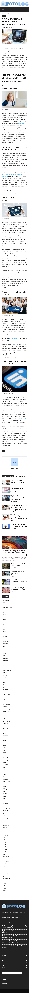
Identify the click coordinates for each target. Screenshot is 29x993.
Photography (6, 818)
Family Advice (6, 704)
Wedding (5, 888)
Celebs (4, 653)
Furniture (5, 726)
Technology (6, 861)
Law (4, 769)
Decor (4, 680)
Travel (4, 871)
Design (4, 682)
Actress (5, 605)
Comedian (5, 658)
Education (5, 692)
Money (4, 786)
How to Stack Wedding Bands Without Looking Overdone (13, 946)
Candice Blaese (5, 554)
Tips (3, 452)
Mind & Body (6, 781)
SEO (4, 832)
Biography (5, 626)
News (4, 806)
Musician (5, 798)
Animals (5, 610)
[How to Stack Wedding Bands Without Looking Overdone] (6, 590)
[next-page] (5, 532)
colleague (6, 235)
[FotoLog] (14, 3)
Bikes (4, 624)
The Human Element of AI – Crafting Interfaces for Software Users (18, 573)
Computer (5, 663)
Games (4, 733)
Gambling (5, 728)
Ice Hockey (5, 757)
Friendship (5, 723)
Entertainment (6, 694)
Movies (4, 791)
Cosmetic (5, 665)
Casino (4, 648)
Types (4, 876)
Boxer (4, 631)
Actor (4, 602)
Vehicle (4, 881)
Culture (5, 672)
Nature (4, 801)
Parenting (5, 810)
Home (3, 13)
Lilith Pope (5, 27)
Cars (4, 646)
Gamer (4, 731)
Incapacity (5, 760)
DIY (3, 685)
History (4, 747)
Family (4, 701)
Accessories (6, 600)
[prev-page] (3, 532)
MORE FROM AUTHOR (20, 476)
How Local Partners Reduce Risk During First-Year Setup (18, 490)
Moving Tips (6, 793)
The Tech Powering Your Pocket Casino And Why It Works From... (14, 552)
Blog (4, 629)
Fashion (5, 706)
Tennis (4, 864)
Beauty (4, 619)
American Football (7, 607)
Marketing (5, 779)
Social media (6, 852)
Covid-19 (5, 668)
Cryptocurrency (7, 670)
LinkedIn (13, 451)
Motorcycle (5, 789)
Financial (5, 718)
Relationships (6, 825)
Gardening (5, 735)
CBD (4, 651)
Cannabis (5, 643)
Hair (4, 743)
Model (4, 784)
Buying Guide (6, 641)
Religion (5, 827)
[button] (2, 9)
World (4, 890)
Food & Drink (6, 721)
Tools (4, 868)
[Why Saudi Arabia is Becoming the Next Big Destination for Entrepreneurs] (6, 498)
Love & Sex (5, 774)
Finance (5, 716)
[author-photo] (14, 466)
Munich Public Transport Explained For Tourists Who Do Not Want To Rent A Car (14, 941)
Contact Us (4, 983)
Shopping (5, 835)
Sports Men (6, 856)
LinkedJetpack (13, 338)
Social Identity (6, 847)
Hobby (4, 750)
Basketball (5, 617)
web (4, 885)
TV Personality (6, 873)
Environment (6, 697)
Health (4, 745)
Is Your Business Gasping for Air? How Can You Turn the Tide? (18, 526)
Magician (5, 777)
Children (5, 656)
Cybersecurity (6, 675)
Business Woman (7, 636)
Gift (4, 738)
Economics (5, 689)
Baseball (5, 614)
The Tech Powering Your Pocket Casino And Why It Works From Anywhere (14, 926)
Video (4, 883)
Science (5, 830)
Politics (4, 820)
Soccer (4, 844)
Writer (4, 893)
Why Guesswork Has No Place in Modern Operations (12, 931)
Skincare (5, 842)
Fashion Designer (7, 709)
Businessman (6, 639)
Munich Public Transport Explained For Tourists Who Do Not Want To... (19, 581)
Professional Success (21, 451)
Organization (6, 808)
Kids (4, 767)
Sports (4, 854)
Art (3, 612)
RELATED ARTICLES (8, 476)
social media (22, 418)
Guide (4, 740)
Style (4, 859)
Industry (5, 762)
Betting (4, 622)
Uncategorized (6, 878)
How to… (5, 755)
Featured (5, 714)
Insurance (5, 764)
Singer (4, 837)
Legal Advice (6, 772)
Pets (4, 815)
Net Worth (5, 803)
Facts (4, 699)
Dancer (4, 677)
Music (4, 796)
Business (8, 13)
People (4, 813)
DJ (3, 687)
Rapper (5, 823)
